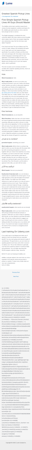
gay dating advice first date (9, 92)
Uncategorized (6, 16)
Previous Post (16, 272)
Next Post (16, 276)
